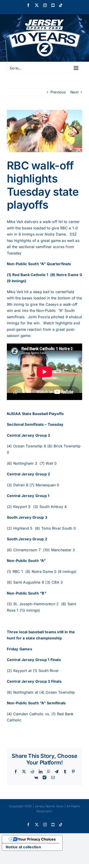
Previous (58, 92)
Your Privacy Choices (37, 839)
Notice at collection (23, 847)
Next (74, 92)
